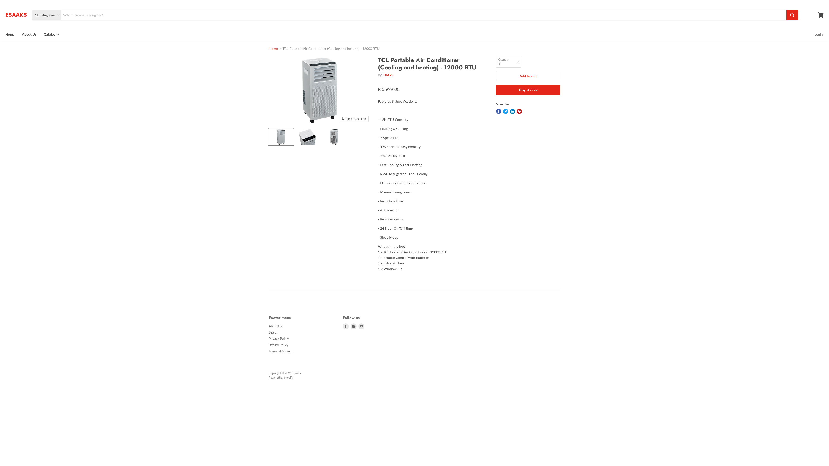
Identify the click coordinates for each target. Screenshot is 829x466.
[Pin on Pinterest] (519, 111)
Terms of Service (280, 351)
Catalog (50, 34)
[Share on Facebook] (498, 111)
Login (819, 34)
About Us (29, 34)
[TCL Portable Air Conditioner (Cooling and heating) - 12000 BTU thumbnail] (281, 136)
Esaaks (388, 75)
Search (273, 332)
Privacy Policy (279, 338)
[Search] (792, 15)
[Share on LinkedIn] (512, 111)
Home (10, 34)
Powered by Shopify (281, 377)
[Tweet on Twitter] (505, 111)
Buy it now (528, 90)
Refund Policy (278, 345)
